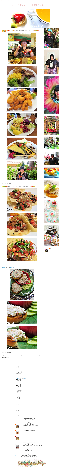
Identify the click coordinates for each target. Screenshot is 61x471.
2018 (17, 404)
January (18, 399)
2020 (17, 402)
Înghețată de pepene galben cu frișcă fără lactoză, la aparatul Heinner (31, 445)
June (18, 393)
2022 (17, 368)
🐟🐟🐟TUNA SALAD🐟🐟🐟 (8, 267)
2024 (17, 366)
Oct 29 (18, 374)
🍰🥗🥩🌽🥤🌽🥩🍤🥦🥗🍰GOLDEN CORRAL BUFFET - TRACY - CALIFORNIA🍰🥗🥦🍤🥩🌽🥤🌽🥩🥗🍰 (22, 31)
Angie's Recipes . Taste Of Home (29, 430)
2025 (17, 365)
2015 (17, 408)
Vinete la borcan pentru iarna (29, 442)
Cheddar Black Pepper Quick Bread (29, 453)
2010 (17, 414)
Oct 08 (18, 387)
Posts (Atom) (6, 357)
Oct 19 (18, 383)
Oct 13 (18, 385)
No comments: (9, 183)
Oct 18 (18, 384)
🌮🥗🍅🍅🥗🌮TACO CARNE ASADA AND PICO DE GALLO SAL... (27, 377)
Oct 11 (18, 386)
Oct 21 (18, 380)
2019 (17, 403)
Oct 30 (18, 373)
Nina (50, 248)
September (19, 390)
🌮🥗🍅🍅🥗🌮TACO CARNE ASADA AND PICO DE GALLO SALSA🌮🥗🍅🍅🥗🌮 (18, 186)
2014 (17, 409)
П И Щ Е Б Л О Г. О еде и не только (29, 455)
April (18, 396)
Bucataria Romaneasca (29, 441)
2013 (17, 410)
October (18, 372)
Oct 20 (18, 381)
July (18, 392)
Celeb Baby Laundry (29, 421)
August (18, 391)
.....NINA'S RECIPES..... (30, 5)
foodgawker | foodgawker (29, 418)
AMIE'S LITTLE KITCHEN (29, 424)
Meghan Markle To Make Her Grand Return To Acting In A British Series (29, 422)
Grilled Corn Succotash (29, 419)
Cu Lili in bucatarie (29, 444)
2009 (17, 415)
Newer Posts (3, 355)
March (18, 397)
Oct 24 (18, 379)
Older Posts (40, 355)
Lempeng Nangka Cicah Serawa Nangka (30, 425)
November (19, 371)
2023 (17, 367)
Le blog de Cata (29, 436)
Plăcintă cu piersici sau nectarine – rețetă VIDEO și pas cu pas (29, 451)
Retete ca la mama (29, 450)
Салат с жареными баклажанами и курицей (29, 456)
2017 (17, 405)
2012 (17, 411)
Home (22, 355)
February (19, 398)
